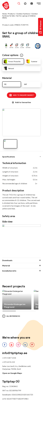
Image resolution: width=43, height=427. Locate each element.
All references (13, 316)
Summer (34, 61)
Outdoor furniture (23, 14)
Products (11, 14)
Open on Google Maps (12, 373)
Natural (11, 68)
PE (5, 84)
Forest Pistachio (14, 61)
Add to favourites (23, 102)
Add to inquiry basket (23, 95)
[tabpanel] (21, 210)
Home (4, 14)
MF (25, 84)
